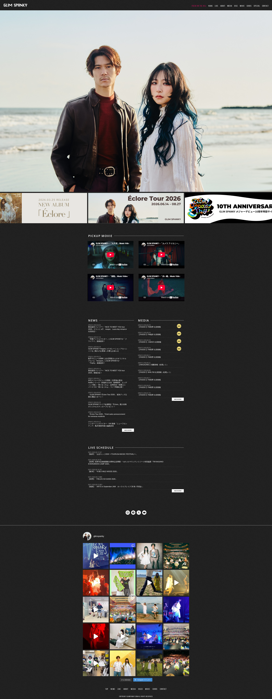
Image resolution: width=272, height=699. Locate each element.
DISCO (140, 689)
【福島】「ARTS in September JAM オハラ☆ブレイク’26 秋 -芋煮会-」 (116, 486)
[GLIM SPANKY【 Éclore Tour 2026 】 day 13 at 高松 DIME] (176, 663)
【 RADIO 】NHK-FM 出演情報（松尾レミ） (155, 372)
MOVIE (242, 6)
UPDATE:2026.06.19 (94, 357)
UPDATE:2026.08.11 (144, 378)
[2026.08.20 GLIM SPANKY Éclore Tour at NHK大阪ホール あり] (96, 610)
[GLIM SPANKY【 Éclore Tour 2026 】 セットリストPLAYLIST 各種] (149, 556)
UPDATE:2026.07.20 (94, 337)
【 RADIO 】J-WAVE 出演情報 (149, 342)
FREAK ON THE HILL (199, 6)
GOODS (249, 6)
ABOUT (222, 6)
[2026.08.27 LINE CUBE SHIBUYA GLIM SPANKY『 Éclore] (123, 556)
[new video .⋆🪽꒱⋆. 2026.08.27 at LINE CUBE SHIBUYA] (96, 556)
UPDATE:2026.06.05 (94, 393)
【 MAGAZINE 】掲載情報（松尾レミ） (153, 365)
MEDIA (229, 6)
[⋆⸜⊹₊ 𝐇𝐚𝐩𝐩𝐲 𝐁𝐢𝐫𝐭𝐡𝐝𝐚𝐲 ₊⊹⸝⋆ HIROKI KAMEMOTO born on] (149, 583)
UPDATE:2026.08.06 (144, 370)
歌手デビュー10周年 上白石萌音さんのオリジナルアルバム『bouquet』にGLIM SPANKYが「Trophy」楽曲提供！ (107, 361)
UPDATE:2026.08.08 (94, 325)
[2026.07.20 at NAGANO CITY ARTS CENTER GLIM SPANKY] (176, 583)
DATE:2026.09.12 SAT (95, 452)
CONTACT (265, 6)
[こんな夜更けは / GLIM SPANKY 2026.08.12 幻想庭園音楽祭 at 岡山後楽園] (149, 636)
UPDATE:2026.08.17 (144, 355)
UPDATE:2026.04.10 (94, 422)
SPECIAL (257, 6)
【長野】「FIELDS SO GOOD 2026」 (102, 479)
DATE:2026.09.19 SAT (95, 469)
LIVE (216, 6)
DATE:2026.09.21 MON (95, 477)
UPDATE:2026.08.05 (144, 385)
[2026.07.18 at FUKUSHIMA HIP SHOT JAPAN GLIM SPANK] (176, 610)
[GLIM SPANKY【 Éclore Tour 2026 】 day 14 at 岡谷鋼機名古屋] (176, 636)
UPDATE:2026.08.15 (144, 363)
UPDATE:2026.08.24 (144, 348)
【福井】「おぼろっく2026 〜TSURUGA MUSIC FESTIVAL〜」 (112, 454)
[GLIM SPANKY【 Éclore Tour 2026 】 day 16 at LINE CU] (176, 556)
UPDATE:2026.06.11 (94, 378)
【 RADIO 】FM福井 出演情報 (149, 334)
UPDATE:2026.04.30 (94, 412)
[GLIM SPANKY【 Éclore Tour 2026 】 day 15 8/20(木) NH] (149, 610)
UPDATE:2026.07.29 (144, 393)
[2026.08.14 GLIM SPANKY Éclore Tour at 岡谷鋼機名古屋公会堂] (123, 636)
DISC (236, 6)
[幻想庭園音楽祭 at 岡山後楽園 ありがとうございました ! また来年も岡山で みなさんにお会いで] (149, 663)
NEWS (210, 6)
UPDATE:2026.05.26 (94, 402)
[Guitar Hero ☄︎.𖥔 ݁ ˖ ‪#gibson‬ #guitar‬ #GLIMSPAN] (96, 636)
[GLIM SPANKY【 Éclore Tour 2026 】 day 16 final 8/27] (123, 583)
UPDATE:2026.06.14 (94, 369)
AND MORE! (128, 430)
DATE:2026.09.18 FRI (94, 460)
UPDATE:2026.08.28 (144, 325)
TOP (106, 689)
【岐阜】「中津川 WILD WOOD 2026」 (103, 471)
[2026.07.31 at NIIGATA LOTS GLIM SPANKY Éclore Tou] (96, 583)
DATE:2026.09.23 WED (95, 485)
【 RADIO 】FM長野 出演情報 (149, 327)
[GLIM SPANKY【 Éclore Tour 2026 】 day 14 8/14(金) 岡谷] (123, 663)
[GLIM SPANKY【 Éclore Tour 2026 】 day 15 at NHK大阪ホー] (123, 610)
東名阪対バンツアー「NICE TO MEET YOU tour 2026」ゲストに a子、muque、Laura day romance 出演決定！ (107, 329)
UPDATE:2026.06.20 (94, 347)
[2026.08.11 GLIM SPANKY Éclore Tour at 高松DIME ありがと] (96, 663)
